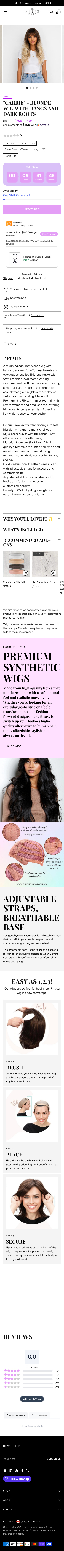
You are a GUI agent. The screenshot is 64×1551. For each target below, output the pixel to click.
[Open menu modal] (5, 11)
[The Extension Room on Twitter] (28, 1471)
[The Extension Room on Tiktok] (22, 1471)
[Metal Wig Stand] (45, 564)
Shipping (9, 278)
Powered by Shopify (13, 1533)
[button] (32, 125)
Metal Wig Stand (43, 581)
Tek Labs (38, 274)
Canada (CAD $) (29, 1521)
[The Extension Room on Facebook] (5, 1471)
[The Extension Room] (32, 11)
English (7, 1521)
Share (12, 343)
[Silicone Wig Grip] (16, 564)
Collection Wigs (28, 241)
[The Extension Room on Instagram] (11, 1471)
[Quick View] (25, 573)
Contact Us (37, 315)
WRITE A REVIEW (32, 1399)
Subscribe (54, 1458)
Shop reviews (39, 1415)
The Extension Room (34, 1527)
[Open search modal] (51, 11)
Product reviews (16, 1415)
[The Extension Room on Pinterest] (17, 1471)
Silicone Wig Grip (15, 581)
